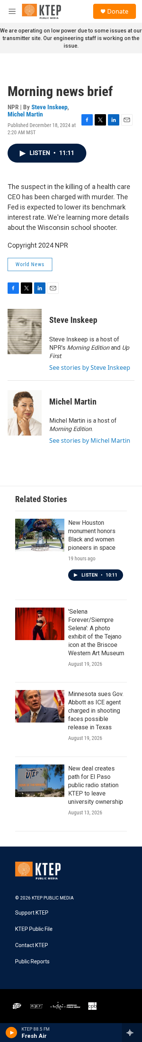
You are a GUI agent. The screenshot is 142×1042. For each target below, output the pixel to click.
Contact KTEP (31, 945)
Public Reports (32, 961)
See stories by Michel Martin (89, 440)
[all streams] (132, 1032)
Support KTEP (31, 913)
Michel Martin (25, 114)
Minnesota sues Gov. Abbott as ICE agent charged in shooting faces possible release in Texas (95, 710)
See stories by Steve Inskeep (89, 367)
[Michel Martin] (25, 413)
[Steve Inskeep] (25, 331)
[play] (11, 1032)
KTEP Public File (34, 929)
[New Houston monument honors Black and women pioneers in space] (39, 535)
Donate (117, 11)
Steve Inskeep (49, 107)
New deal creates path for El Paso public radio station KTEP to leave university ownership (95, 785)
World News (30, 264)
